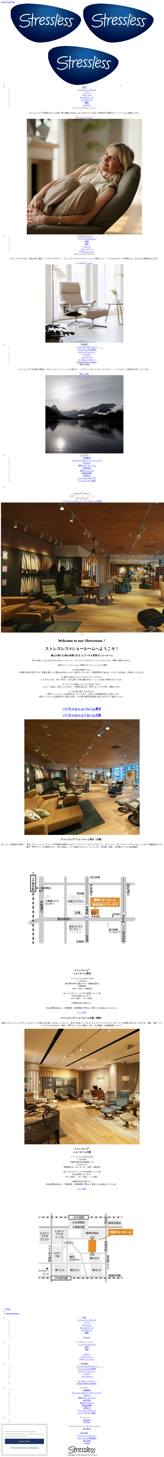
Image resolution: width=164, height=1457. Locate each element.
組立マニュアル (87, 471)
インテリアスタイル (86, 239)
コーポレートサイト (86, 360)
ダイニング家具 (95, 501)
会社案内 (84, 344)
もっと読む (82, 1012)
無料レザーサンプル (86, 465)
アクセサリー (87, 100)
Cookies (87, 1443)
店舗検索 (87, 458)
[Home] (82, 1453)
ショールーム (87, 357)
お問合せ (87, 476)
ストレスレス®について (90, 347)
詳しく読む (84, 374)
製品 (84, 87)
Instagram (87, 1420)
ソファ (87, 92)
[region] (24, 1439)
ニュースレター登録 (86, 481)
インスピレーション (84, 236)
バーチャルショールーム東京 (82, 708)
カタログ (87, 105)
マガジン (87, 246)
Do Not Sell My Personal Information (24, 1448)
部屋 (87, 241)
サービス (87, 355)
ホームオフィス (87, 98)
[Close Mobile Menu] (121, 85)
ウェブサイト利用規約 (86, 1438)
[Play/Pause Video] (82, 634)
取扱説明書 (87, 473)
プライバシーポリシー (86, 1436)
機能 (87, 103)
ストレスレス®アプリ (86, 478)
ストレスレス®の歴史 (86, 350)
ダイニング (87, 95)
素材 (87, 244)
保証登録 (87, 468)
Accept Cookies (24, 1441)
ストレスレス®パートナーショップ (87, 460)
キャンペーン (87, 249)
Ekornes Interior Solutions (87, 362)
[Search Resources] (93, 496)
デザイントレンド (86, 252)
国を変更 (87, 1429)
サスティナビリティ (86, 352)
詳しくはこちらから (84, 117)
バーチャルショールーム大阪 (82, 715)
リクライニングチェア (86, 90)
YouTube (86, 1422)
